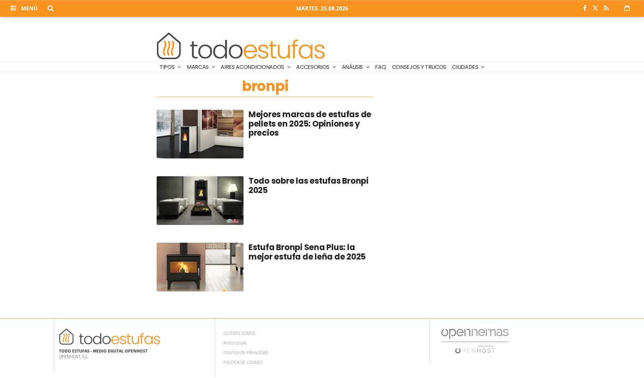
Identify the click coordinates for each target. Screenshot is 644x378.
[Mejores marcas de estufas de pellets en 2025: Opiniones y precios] (200, 134)
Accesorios (313, 67)
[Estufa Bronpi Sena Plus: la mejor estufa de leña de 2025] (200, 267)
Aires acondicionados (253, 67)
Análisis (353, 67)
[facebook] (584, 8)
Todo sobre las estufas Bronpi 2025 (309, 185)
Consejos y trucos (419, 67)
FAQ (380, 67)
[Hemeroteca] (627, 8)
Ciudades (465, 67)
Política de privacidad (245, 353)
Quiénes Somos (239, 333)
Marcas (198, 67)
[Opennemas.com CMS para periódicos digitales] (474, 341)
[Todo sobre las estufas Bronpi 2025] (200, 200)
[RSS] (606, 8)
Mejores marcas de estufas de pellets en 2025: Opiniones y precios (310, 123)
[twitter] (595, 8)
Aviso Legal (235, 343)
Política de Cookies (243, 362)
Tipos (168, 67)
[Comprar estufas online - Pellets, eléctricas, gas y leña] (241, 44)
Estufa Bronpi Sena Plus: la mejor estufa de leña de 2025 (307, 252)
